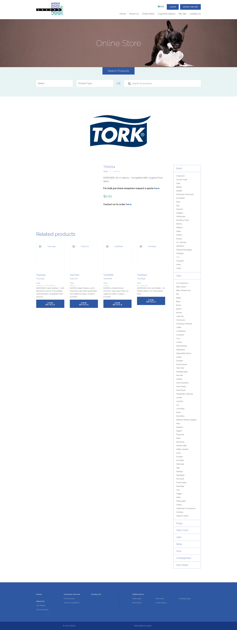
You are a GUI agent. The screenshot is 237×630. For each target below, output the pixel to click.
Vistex (178, 268)
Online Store (148, 13)
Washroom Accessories (185, 508)
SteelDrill (180, 246)
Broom (179, 309)
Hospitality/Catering (184, 394)
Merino (179, 224)
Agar (178, 183)
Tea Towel (180, 479)
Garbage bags (182, 372)
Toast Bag (180, 486)
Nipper (179, 431)
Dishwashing (181, 346)
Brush (178, 305)
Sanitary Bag (181, 445)
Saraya (179, 239)
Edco (178, 202)
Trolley (179, 505)
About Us (134, 13)
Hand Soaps (181, 386)
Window (179, 512)
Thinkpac (180, 253)
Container (180, 335)
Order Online (190, 7)
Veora (178, 264)
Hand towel (180, 390)
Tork (178, 257)
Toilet (178, 497)
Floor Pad (180, 368)
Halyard (179, 209)
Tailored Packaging (184, 250)
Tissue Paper (181, 482)
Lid (177, 405)
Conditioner (181, 331)
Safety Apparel (182, 449)
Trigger (179, 494)
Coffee (178, 327)
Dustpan (179, 361)
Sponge (179, 471)
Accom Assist (181, 180)
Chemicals (180, 320)
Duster (179, 357)
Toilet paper (181, 501)
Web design (139, 626)
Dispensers (180, 350)
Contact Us (195, 13)
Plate (178, 438)
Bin (177, 294)
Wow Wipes (182, 565)
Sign (178, 468)
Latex (179, 537)
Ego (177, 205)
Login (173, 7)
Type (178, 275)
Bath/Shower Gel (183, 290)
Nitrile (179, 544)
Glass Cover (182, 530)
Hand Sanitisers (182, 383)
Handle (179, 379)
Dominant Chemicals (185, 194)
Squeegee (180, 475)
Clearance (180, 176)
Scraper (179, 457)
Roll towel (180, 442)
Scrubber (180, 460)
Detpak (179, 191)
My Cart (182, 13)
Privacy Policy (69, 599)
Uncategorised (183, 558)
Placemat (180, 435)
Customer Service (166, 13)
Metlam (179, 227)
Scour (178, 453)
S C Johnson (181, 242)
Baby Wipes (181, 287)
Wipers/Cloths (182, 516)
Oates (178, 231)
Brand (179, 168)
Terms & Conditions (71, 603)
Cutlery (179, 342)
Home (123, 13)
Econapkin (180, 198)
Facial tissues (181, 364)
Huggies (179, 213)
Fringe (179, 523)
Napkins (179, 427)
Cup (178, 338)
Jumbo (179, 398)
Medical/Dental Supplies (186, 420)
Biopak (179, 187)
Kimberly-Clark (182, 220)
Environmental (42, 610)
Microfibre (180, 416)
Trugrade (180, 261)
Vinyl (178, 551)
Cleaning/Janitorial (184, 324)
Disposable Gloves (183, 353)
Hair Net (179, 375)
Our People (40, 605)
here (157, 188)
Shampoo (180, 464)
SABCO (179, 235)
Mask (178, 412)
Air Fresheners (182, 283)
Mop (178, 423)
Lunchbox (180, 409)
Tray (178, 490)
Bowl (178, 301)
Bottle (178, 298)
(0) (162, 6)
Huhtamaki (180, 216)
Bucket (179, 313)
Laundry (179, 401)
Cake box (180, 316)
